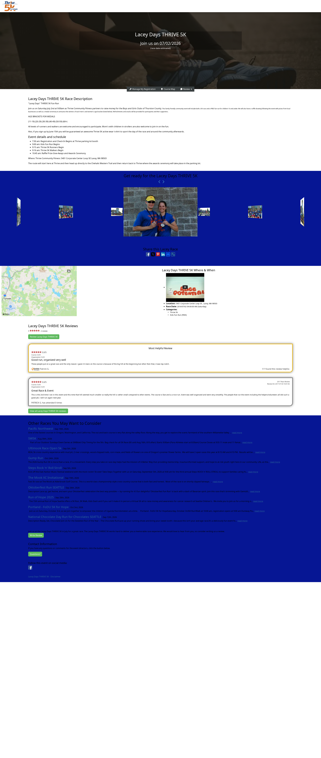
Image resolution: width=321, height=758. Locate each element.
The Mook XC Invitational (45, 477)
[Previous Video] (158, 181)
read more (237, 432)
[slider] (35, 331)
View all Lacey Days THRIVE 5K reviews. (48, 411)
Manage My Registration (144, 89)
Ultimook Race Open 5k (45, 448)
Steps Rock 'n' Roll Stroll (45, 468)
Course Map (169, 89)
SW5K (32, 438)
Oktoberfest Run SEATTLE (46, 487)
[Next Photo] (162, 181)
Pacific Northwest (40, 428)
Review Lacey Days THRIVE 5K (44, 336)
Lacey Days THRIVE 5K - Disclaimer (44, 576)
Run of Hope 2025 (41, 497)
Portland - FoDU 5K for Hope (48, 507)
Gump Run (35, 458)
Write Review (36, 535)
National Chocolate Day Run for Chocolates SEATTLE (64, 517)
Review (186, 89)
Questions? (35, 554)
